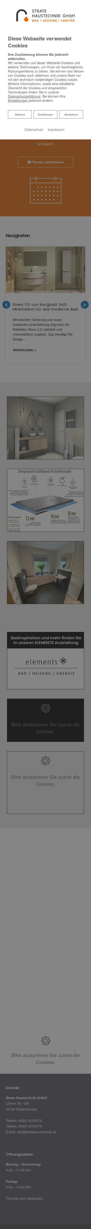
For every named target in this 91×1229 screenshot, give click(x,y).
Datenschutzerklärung (24, 96)
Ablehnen (19, 114)
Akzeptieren (71, 114)
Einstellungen (45, 114)
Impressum (56, 129)
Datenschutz (33, 129)
